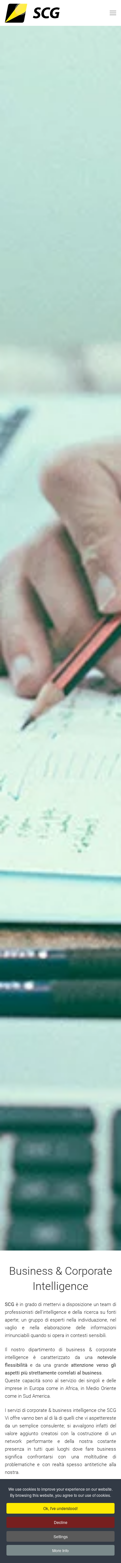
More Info (60, 1550)
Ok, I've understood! (60, 1508)
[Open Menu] (113, 13)
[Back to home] (46, 13)
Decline (60, 1522)
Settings (61, 1536)
